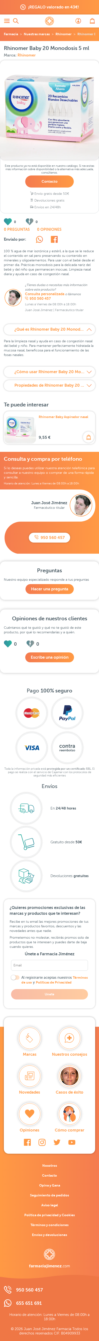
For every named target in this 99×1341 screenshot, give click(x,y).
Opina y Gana (49, 1185)
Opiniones (29, 1130)
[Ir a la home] (49, 1258)
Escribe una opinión (49, 657)
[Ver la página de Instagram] (42, 1142)
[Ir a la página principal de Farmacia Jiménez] (49, 21)
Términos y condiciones (49, 1225)
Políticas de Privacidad (54, 982)
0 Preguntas (17, 229)
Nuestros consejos (69, 1054)
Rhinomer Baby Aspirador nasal (63, 417)
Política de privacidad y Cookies (49, 1215)
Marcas (30, 1054)
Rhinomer (64, 34)
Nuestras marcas (37, 34)
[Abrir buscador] (16, 21)
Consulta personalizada (44, 294)
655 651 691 (29, 1303)
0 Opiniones (49, 229)
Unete (49, 994)
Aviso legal (49, 1205)
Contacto (49, 181)
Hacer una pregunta (49, 589)
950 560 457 (40, 298)
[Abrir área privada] (78, 21)
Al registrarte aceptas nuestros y (54, 980)
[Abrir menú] (7, 21)
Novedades (29, 1092)
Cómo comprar (69, 1130)
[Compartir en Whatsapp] (39, 240)
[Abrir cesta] (92, 21)
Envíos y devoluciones (49, 1235)
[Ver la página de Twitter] (57, 1142)
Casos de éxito (69, 1092)
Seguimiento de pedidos (49, 1195)
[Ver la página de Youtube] (71, 1142)
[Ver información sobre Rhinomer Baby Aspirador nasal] (20, 428)
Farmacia (11, 34)
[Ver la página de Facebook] (27, 1142)
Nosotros (49, 1165)
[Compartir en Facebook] (54, 240)
